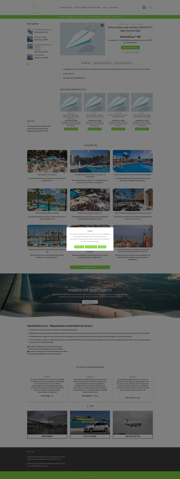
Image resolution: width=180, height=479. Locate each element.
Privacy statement (91, 247)
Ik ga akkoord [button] (79, 247)
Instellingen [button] (102, 247)
